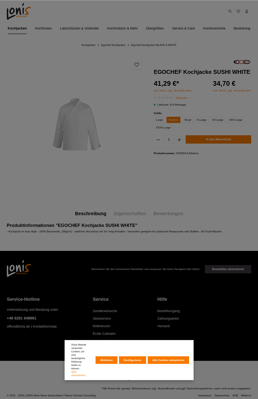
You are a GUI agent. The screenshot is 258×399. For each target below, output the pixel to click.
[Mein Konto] (246, 11)
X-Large (201, 119)
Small (187, 119)
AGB (235, 395)
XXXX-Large (163, 127)
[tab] (91, 214)
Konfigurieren (132, 360)
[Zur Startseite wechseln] (19, 11)
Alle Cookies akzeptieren (168, 360)
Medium (173, 119)
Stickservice (102, 318)
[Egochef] (242, 61)
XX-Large (217, 119)
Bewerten (182, 97)
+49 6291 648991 (21, 318)
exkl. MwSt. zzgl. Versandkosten (232, 90)
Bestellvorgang (168, 311)
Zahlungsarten (168, 318)
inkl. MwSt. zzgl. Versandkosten (172, 90)
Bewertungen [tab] (168, 213)
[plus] (179, 139)
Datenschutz (222, 395)
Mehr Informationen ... (79, 374)
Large (159, 119)
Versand (163, 326)
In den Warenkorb (218, 139)
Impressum (205, 395)
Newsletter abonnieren (228, 269)
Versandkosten (166, 388)
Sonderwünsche (105, 311)
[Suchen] (230, 11)
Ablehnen (106, 360)
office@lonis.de (18, 326)
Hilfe (162, 299)
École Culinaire (104, 334)
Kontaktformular (45, 326)
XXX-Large (235, 119)
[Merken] (136, 64)
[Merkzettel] (238, 11)
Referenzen (101, 326)
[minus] (158, 139)
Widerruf (246, 395)
